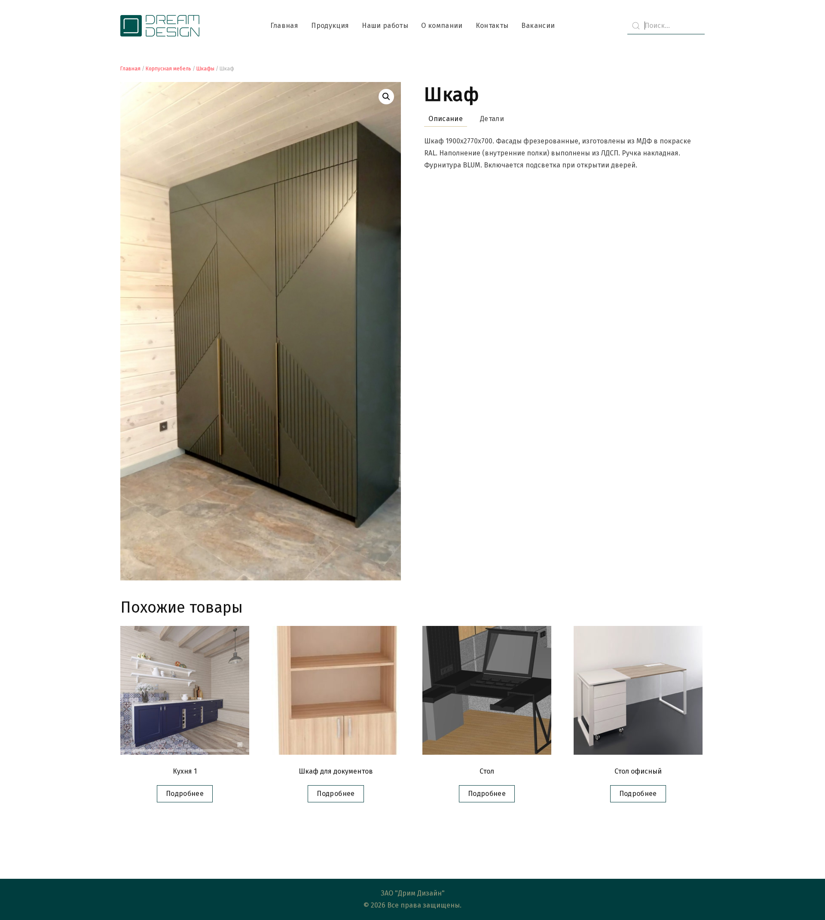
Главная (284, 25)
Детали (492, 119)
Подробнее (185, 793)
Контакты (492, 25)
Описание (445, 119)
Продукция (330, 25)
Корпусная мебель (168, 69)
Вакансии (538, 25)
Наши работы (385, 25)
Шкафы (205, 69)
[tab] (441, 119)
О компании (442, 25)
